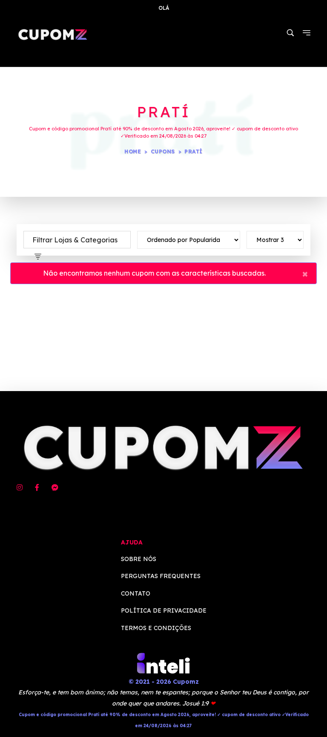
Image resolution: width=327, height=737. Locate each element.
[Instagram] (20, 487)
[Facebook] (37, 487)
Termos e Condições (156, 628)
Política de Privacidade (164, 610)
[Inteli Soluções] (163, 663)
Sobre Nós (138, 559)
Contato (135, 593)
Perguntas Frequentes (161, 576)
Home (132, 151)
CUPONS (163, 151)
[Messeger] (55, 487)
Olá (163, 8)
